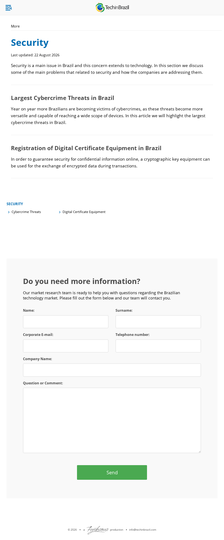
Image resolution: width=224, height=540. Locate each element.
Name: (29, 310)
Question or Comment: (43, 383)
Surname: (124, 310)
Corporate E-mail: (38, 335)
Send (112, 472)
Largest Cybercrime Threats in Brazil (62, 98)
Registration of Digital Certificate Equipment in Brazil (86, 148)
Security (15, 203)
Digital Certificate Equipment (84, 212)
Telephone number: (133, 335)
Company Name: (37, 359)
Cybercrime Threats (26, 212)
